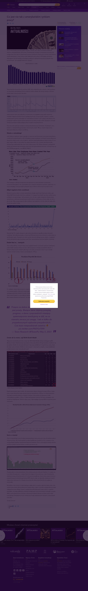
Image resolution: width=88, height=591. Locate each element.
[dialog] (44, 295)
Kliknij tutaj (50, 294)
